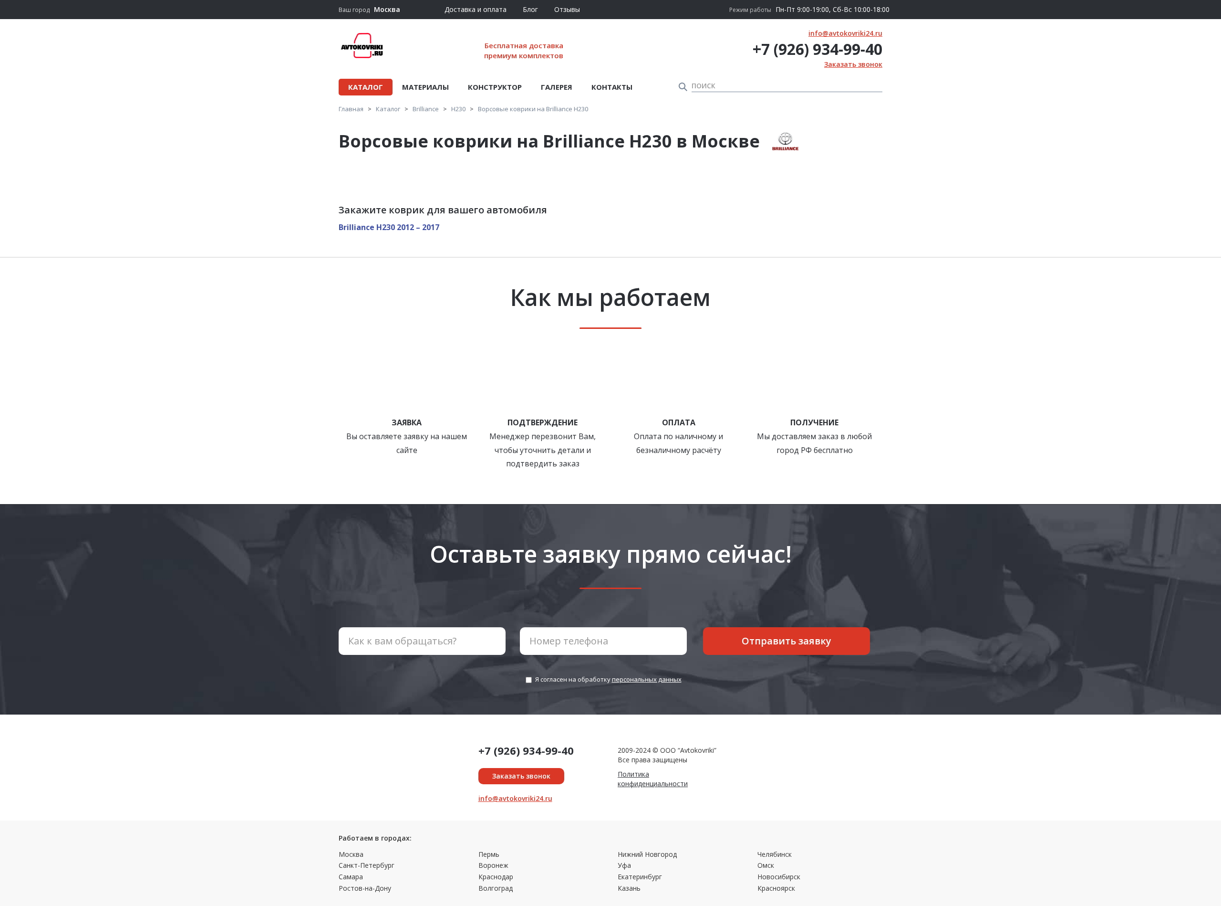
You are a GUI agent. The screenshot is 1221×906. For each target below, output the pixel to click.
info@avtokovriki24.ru (845, 33)
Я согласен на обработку (608, 679)
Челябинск (774, 854)
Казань (629, 888)
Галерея (556, 87)
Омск (765, 865)
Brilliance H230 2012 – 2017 (389, 227)
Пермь (488, 854)
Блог (530, 9)
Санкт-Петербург (366, 865)
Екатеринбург (640, 876)
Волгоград (495, 888)
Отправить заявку (786, 640)
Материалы (425, 87)
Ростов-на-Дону (365, 888)
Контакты (611, 87)
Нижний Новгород (647, 854)
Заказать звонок (853, 64)
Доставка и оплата (476, 9)
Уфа (624, 865)
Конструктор (495, 87)
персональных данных (647, 679)
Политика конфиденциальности (653, 778)
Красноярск (776, 888)
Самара (351, 876)
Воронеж (493, 865)
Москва (351, 854)
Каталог (365, 87)
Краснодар (495, 876)
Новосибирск (778, 876)
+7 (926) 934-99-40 (817, 49)
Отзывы (567, 9)
